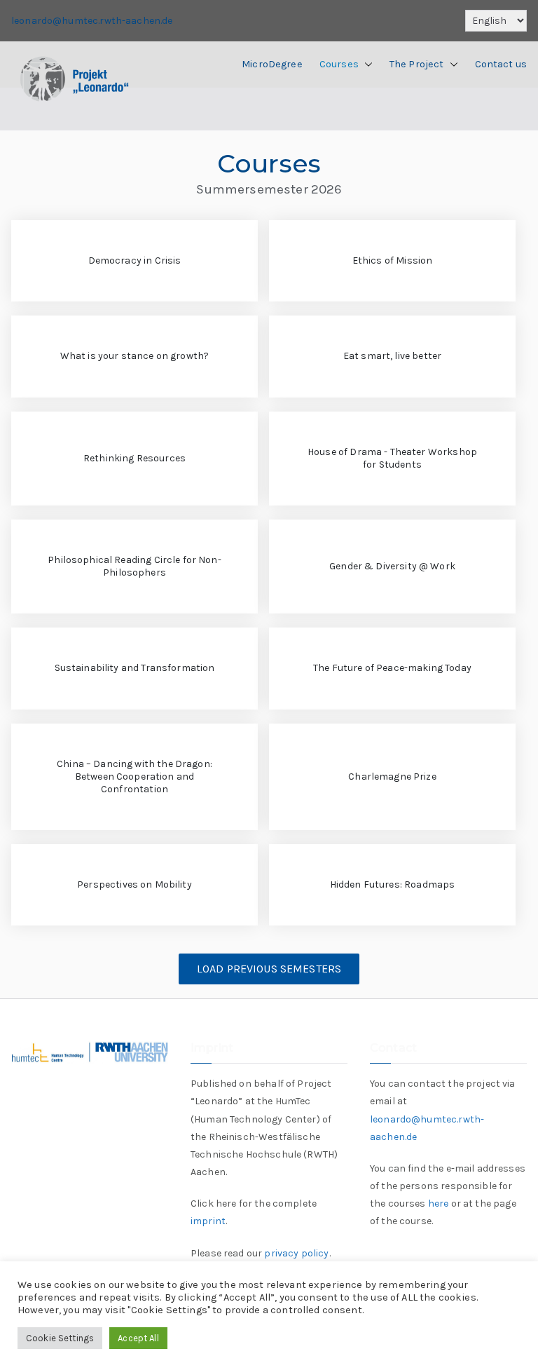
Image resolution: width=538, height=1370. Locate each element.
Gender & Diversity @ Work (392, 566)
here (438, 1203)
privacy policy (296, 1253)
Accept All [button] (138, 1338)
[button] (366, 64)
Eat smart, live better (392, 356)
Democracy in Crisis (134, 260)
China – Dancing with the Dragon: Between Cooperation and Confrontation (134, 776)
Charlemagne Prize (392, 776)
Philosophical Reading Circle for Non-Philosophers (134, 566)
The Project (416, 64)
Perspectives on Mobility (134, 884)
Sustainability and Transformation (135, 668)
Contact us (501, 64)
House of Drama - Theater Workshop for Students (392, 458)
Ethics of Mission (392, 260)
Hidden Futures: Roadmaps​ (392, 884)
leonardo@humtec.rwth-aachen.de (92, 21)
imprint (208, 1221)
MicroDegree (272, 64)
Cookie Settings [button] (60, 1338)
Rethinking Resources (134, 458)
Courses (339, 64)
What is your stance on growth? (134, 356)
